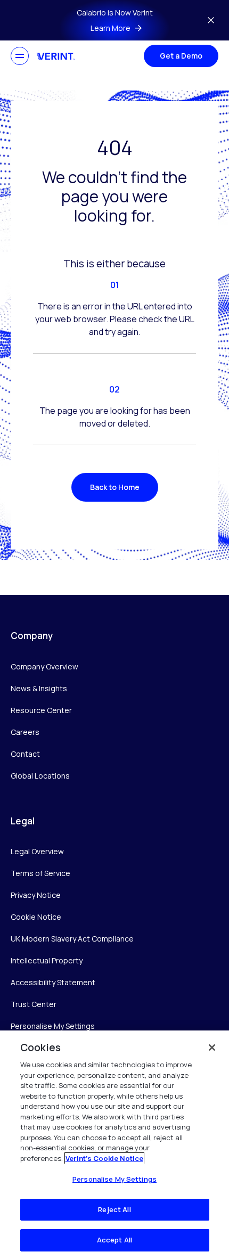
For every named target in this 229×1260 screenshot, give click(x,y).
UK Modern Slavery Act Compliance (72, 939)
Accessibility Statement (53, 982)
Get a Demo (181, 56)
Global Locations (40, 776)
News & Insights (39, 688)
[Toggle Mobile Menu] (20, 56)
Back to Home (115, 487)
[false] (212, 1047)
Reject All (114, 1209)
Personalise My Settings (53, 1026)
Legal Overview (37, 851)
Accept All (114, 1240)
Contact (25, 754)
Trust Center (33, 1004)
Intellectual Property (47, 960)
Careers (25, 732)
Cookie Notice (36, 917)
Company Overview (44, 666)
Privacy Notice (36, 895)
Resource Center (41, 710)
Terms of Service (40, 873)
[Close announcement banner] (210, 20)
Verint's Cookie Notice (104, 1158)
